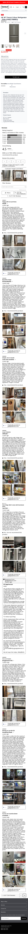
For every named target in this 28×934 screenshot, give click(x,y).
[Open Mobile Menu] (26, 7)
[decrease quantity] (3, 78)
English (17, 7)
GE (3, 22)
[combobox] (18, 7)
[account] (13, 7)
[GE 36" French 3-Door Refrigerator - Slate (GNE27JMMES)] (14, 33)
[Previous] (3, 33)
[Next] (25, 33)
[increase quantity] (3, 76)
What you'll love (4, 56)
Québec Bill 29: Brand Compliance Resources (14, 2)
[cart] (23, 7)
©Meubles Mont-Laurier (5, 925)
